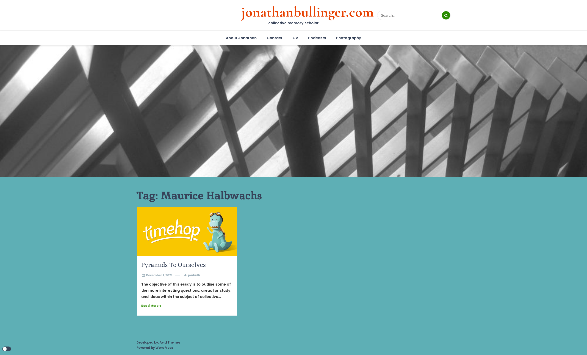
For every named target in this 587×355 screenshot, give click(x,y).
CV (295, 38)
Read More (149, 306)
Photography (348, 38)
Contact (274, 38)
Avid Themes (170, 342)
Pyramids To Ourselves (173, 265)
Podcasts (317, 38)
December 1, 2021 (159, 275)
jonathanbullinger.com (307, 12)
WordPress (164, 348)
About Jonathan (241, 38)
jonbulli (194, 275)
